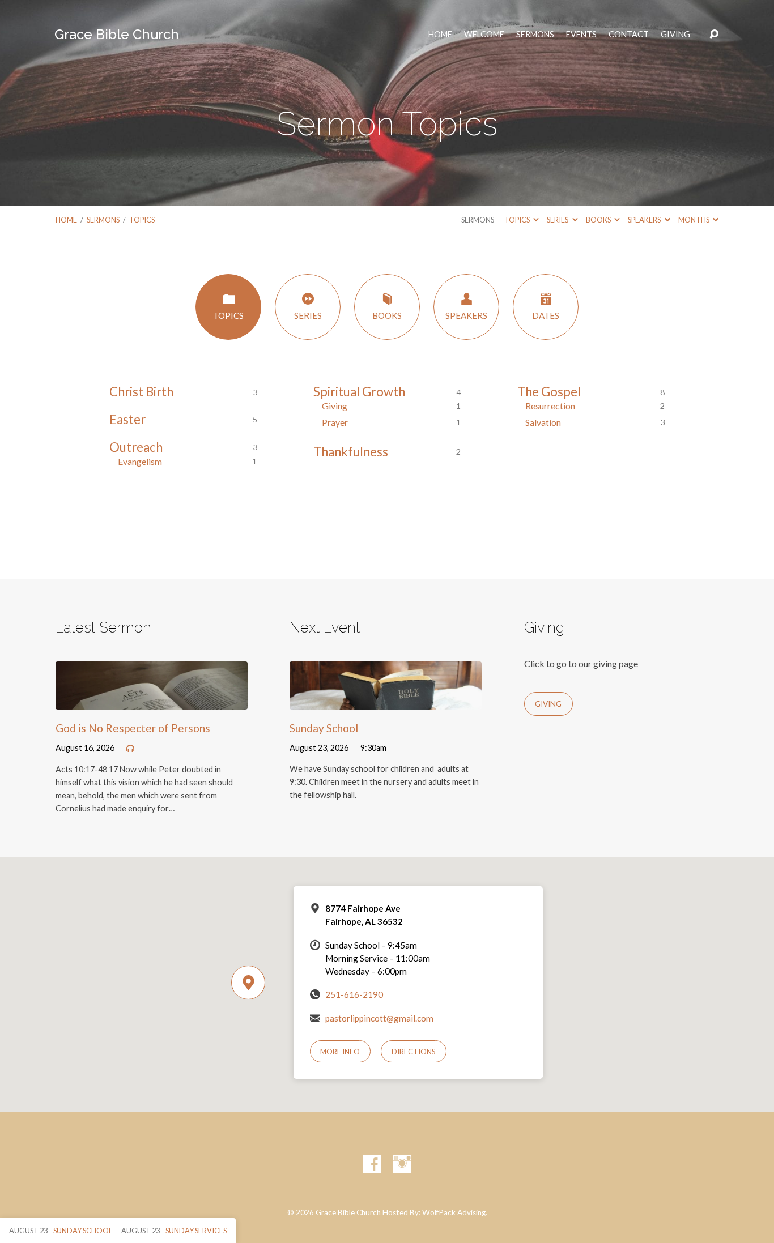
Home (66, 219)
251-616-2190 (354, 994)
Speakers (645, 219)
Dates (545, 315)
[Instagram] (402, 1164)
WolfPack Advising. (454, 1212)
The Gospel (549, 391)
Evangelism (140, 461)
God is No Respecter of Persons (133, 727)
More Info (340, 1051)
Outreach (136, 447)
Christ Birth (141, 391)
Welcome (484, 35)
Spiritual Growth (359, 391)
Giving (675, 35)
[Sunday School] (386, 700)
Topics (142, 219)
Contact (629, 35)
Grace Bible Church (116, 34)
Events (581, 35)
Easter (127, 419)
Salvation (543, 422)
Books (599, 219)
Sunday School (324, 727)
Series (558, 219)
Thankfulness (350, 451)
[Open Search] (713, 34)
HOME (440, 35)
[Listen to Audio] (130, 749)
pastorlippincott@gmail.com (379, 1018)
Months (694, 219)
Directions (414, 1051)
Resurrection (550, 405)
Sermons (535, 35)
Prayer (335, 422)
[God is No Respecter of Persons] (152, 700)
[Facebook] (372, 1164)
